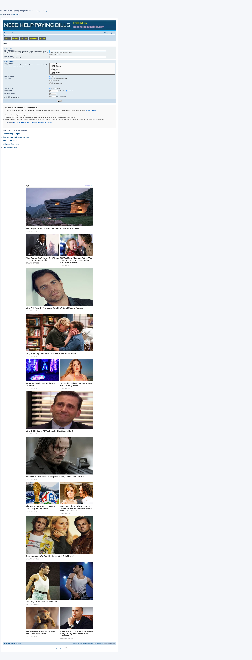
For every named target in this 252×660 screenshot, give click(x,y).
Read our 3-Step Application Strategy (38, 11)
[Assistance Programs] (82, 64)
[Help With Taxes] (82, 71)
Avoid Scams (15, 14)
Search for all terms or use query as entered (61, 52)
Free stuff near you (10, 147)
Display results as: (8, 88)
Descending (70, 90)
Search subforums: (9, 76)
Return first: (7, 96)
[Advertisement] (47, 5)
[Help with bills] (59, 25)
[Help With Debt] (82, 65)
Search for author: (8, 56)
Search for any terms (56, 54)
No (56, 76)
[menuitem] (13, 33)
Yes (52, 76)
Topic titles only (55, 82)
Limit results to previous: (10, 93)
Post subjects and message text (59, 78)
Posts (52, 88)
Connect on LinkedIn (45, 122)
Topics (58, 88)
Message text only (55, 80)
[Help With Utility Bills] (82, 72)
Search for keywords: (9, 50)
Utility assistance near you (12, 144)
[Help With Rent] (82, 69)
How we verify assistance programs (25, 122)
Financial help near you (11, 134)
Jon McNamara (90, 110)
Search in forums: (8, 63)
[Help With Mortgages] (82, 68)
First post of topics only (56, 83)
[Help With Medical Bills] (82, 66)
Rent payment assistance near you (16, 137)
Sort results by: (8, 90)
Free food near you (10, 140)
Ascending (62, 90)
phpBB (54, 647)
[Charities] (82, 73)
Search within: (7, 78)
